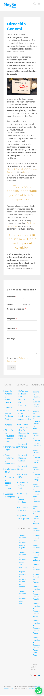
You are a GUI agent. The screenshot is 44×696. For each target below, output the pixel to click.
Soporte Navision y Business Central (8, 397)
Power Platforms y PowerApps (8, 459)
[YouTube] (35, 675)
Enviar (11, 367)
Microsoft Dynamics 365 (22, 447)
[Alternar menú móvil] (39, 3)
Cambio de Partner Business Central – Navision (8, 416)
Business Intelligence (8, 495)
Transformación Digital (8, 448)
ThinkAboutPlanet (34, 689)
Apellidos (26, 304)
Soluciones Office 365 (22, 485)
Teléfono (12, 328)
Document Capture (22, 509)
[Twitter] (31, 675)
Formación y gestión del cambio (8, 483)
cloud (24, 172)
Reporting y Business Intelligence (22, 497)
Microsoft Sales (22, 467)
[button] (38, 690)
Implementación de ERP (8, 470)
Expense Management (22, 517)
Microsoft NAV (22, 475)
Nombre (11, 296)
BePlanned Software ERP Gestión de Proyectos (22, 398)
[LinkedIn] (39, 675)
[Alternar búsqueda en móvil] (34, 3)
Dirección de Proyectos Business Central (8, 436)
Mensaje (12, 338)
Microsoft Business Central (22, 458)
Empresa (12, 319)
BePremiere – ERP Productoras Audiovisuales (22, 414)
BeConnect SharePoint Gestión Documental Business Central (22, 431)
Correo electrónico (16, 309)
